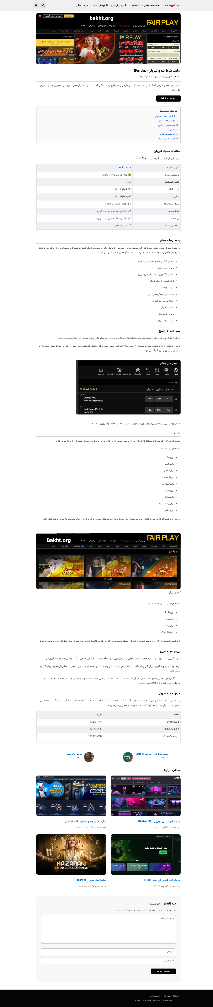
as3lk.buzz (125, 168)
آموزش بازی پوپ (74, 756)
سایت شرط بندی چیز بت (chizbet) (151, 756)
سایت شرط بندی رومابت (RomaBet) (85, 821)
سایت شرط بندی (152, 5)
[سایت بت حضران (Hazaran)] (71, 854)
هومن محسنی (100, 827)
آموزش (135, 5)
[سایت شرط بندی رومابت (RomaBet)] (71, 796)
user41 (177, 76)
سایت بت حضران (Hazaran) (90, 880)
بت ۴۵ (145, 158)
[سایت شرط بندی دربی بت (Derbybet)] (146, 796)
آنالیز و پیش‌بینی (119, 5)
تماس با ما (147, 1000)
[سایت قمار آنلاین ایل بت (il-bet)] (146, 854)
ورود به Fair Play (168, 98)
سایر (79, 5)
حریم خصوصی (167, 1000)
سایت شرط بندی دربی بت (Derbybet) (159, 821)
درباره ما (156, 1000)
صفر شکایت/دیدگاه (146, 76)
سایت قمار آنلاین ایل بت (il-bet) (162, 880)
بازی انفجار (169, 471)
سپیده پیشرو (175, 827)
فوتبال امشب (98, 6)
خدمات (137, 1000)
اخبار (86, 5)
